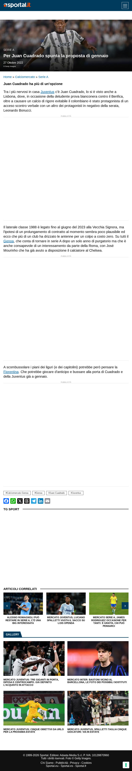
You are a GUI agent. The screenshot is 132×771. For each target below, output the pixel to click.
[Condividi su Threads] (27, 501)
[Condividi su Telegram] (33, 501)
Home (7, 77)
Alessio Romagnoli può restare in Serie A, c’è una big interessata (23, 620)
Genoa (8, 241)
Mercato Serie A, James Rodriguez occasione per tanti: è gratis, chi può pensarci (108, 621)
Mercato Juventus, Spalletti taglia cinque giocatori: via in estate (97, 730)
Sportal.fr (80, 765)
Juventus (47, 92)
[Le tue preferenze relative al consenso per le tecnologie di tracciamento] (126, 765)
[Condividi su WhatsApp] (13, 501)
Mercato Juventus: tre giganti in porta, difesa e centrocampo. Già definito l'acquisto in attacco (31, 682)
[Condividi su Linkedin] (40, 501)
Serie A (8, 49)
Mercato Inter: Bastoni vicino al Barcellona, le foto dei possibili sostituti (97, 681)
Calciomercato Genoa (17, 493)
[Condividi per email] (47, 501)
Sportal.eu (52, 765)
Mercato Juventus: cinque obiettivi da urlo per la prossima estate (33, 730)
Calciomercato (25, 77)
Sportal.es (67, 765)
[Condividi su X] (20, 501)
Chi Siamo (47, 762)
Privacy (74, 762)
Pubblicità (62, 762)
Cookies (86, 762)
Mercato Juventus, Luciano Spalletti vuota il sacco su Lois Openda (66, 620)
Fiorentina (11, 372)
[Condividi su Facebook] (6, 501)
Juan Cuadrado (57, 493)
